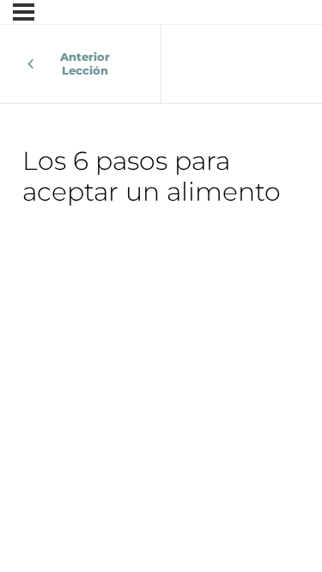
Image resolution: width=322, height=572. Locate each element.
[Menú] (23, 12)
